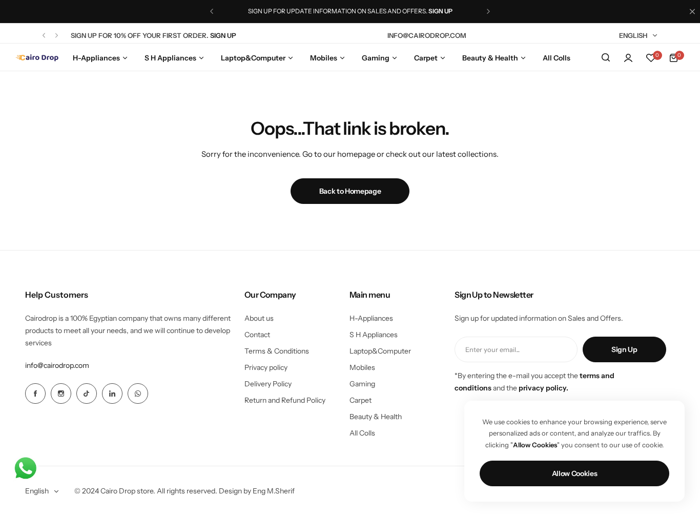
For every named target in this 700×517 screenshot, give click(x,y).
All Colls (362, 433)
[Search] (605, 58)
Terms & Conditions (276, 351)
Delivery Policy (268, 383)
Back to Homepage (350, 191)
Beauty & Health (375, 416)
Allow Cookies (575, 473)
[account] (628, 58)
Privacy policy (265, 367)
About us (259, 318)
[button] (211, 11)
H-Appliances (371, 318)
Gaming (362, 383)
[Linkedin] (112, 393)
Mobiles (362, 367)
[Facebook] (35, 393)
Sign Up (624, 349)
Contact (257, 334)
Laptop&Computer (380, 351)
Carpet (360, 400)
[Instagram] (61, 393)
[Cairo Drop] (36, 57)
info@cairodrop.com (57, 365)
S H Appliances (373, 334)
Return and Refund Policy (284, 400)
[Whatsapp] (138, 393)
